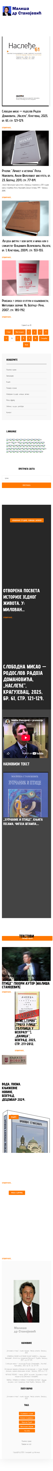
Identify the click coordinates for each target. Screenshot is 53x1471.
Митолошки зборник (26, 1426)
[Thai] (21, 451)
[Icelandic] (34, 445)
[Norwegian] (28, 448)
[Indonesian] (37, 445)
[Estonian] (34, 442)
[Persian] (31, 448)
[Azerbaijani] (25, 439)
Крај (26, 345)
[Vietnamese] (34, 451)
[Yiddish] (41, 451)
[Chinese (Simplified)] (9, 442)
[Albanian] (15, 439)
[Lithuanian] (17, 448)
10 (35, 338)
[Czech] (21, 442)
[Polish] (34, 448)
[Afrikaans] (11, 439)
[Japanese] (8, 448)
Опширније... (7, 128)
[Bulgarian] (36, 439)
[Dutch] (28, 442)
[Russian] (44, 448)
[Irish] (41, 445)
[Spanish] (15, 451)
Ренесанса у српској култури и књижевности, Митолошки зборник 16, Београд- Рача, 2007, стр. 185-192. (25, 305)
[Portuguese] (37, 448)
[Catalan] (39, 439)
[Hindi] (27, 445)
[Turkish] (24, 451)
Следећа (44, 338)
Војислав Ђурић (27, 1422)
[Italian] (44, 445)
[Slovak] (8, 451)
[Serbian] (8, 439)
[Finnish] (40, 442)
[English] (31, 442)
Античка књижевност (27, 1418)
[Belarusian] (32, 439)
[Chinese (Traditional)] (16, 442)
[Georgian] (11, 445)
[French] (43, 442)
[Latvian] (14, 448)
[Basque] (29, 439)
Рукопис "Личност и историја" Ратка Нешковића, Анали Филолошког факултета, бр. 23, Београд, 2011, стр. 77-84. (26, 175)
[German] (15, 445)
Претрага (26, 485)
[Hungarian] (31, 445)
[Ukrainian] (28, 451)
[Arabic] (18, 439)
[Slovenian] (11, 451)
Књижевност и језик (27, 1413)
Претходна (20, 332)
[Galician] (8, 445)
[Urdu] (31, 451)
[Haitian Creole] (21, 445)
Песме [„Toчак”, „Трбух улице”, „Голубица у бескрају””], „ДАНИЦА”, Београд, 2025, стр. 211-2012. (26, 1032)
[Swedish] (18, 451)
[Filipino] (37, 442)
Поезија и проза (27, 938)
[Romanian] (41, 448)
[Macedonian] (21, 448)
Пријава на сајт (26, 1444)
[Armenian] (22, 439)
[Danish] (25, 442)
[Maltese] (25, 448)
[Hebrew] (24, 445)
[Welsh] (38, 451)
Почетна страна (26, 1441)
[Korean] (11, 448)
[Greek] (18, 445)
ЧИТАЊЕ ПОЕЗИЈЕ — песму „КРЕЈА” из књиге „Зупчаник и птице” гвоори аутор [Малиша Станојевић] (26, 981)
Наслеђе (27, 1431)
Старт (9, 332)
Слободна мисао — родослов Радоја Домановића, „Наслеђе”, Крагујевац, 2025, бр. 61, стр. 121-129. (25, 115)
